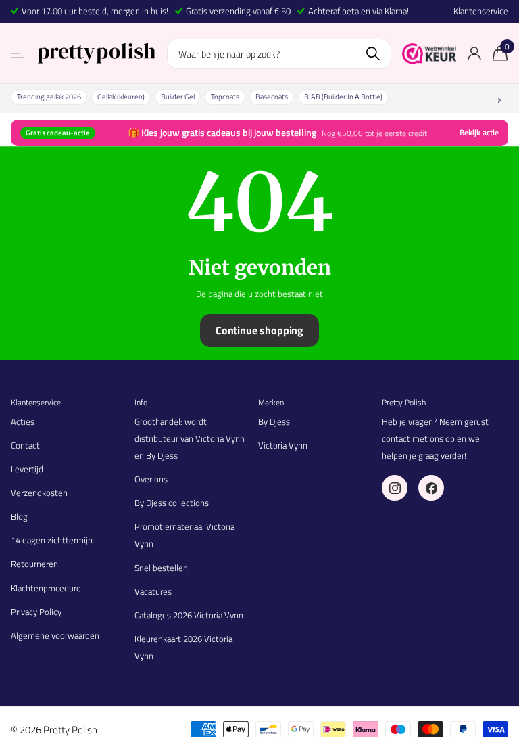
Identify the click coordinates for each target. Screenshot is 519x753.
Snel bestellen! (162, 567)
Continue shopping (259, 330)
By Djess (274, 421)
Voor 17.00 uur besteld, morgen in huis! (95, 11)
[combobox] (279, 54)
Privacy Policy (36, 611)
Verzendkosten (39, 492)
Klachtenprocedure (46, 588)
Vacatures (153, 591)
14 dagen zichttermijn (52, 540)
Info (140, 402)
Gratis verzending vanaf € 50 (238, 11)
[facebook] (431, 488)
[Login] (474, 54)
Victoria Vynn (282, 445)
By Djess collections (171, 502)
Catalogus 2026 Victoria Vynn (188, 615)
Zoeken (372, 54)
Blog (19, 516)
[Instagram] (394, 488)
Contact (25, 445)
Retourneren (34, 563)
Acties (22, 421)
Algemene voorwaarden (55, 635)
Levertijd (27, 469)
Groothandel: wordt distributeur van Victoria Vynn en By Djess (189, 438)
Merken (271, 402)
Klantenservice (480, 11)
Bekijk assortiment (18, 53)
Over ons (151, 479)
